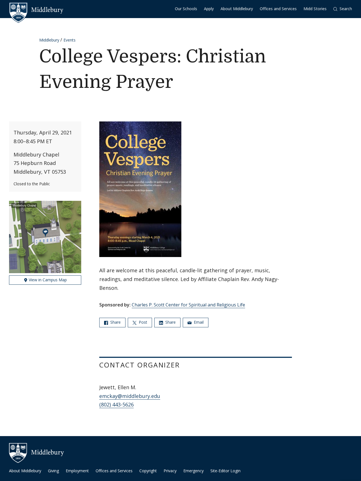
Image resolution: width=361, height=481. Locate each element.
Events (69, 40)
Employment (77, 470)
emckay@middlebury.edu (129, 396)
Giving (53, 470)
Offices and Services (278, 8)
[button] (342, 9)
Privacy (170, 470)
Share (115, 322)
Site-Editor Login (225, 470)
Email (198, 322)
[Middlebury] (36, 10)
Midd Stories (315, 8)
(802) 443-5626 (116, 404)
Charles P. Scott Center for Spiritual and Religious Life (188, 305)
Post (142, 322)
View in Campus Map (47, 279)
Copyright (148, 470)
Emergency (193, 470)
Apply (209, 8)
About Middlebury (237, 8)
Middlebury (49, 40)
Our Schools (186, 8)
